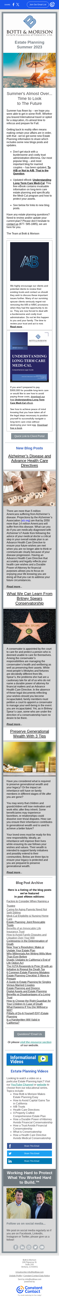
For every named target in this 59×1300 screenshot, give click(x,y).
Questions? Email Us (29, 1034)
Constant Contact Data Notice (36, 1276)
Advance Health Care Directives (29, 463)
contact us (12, 224)
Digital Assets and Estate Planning (27, 991)
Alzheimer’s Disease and (29, 456)
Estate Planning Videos (29, 1071)
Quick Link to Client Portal (29, 436)
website (41, 1084)
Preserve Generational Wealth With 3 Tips (29, 733)
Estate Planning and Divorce (23, 988)
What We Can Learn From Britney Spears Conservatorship (29, 598)
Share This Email (31, 1146)
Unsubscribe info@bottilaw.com (30, 1272)
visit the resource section (35, 1042)
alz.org (26, 520)
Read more (16, 326)
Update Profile (15, 1276)
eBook (29, 403)
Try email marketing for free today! (29, 1295)
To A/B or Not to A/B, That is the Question (32, 170)
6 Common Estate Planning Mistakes (28, 972)
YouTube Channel (22, 1084)
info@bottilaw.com (33, 1279)
